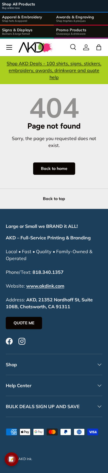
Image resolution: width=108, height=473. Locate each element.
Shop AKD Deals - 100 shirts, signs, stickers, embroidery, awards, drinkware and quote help (54, 70)
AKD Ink (24, 459)
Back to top (54, 198)
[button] (98, 47)
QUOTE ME (24, 322)
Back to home (54, 168)
